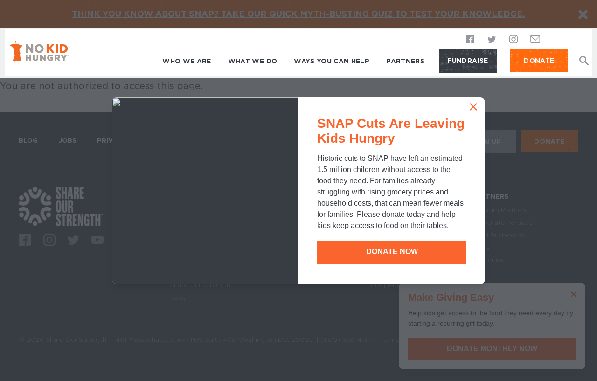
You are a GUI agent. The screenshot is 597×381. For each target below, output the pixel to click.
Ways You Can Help (331, 61)
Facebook (470, 40)
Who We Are (186, 61)
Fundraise (467, 60)
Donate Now (392, 252)
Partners (405, 61)
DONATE (539, 60)
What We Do (253, 61)
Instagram (513, 40)
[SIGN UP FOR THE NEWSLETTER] (535, 42)
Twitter (492, 40)
